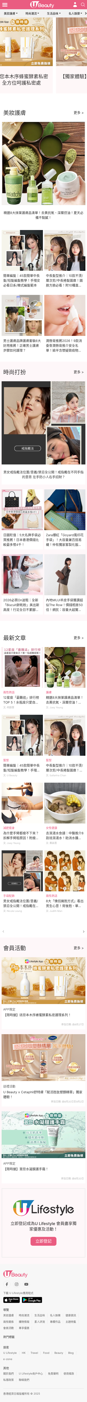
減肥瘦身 (9, 827)
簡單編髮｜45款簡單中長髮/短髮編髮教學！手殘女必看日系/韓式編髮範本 (21, 280)
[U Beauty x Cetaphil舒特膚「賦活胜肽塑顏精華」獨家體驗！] (43, 1057)
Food (46, 1352)
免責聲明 (53, 1373)
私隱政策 (8, 1379)
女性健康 (51, 827)
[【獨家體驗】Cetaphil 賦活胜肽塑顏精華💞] (43, 41)
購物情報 (24, 1321)
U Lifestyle (10, 1352)
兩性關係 (8, 1321)
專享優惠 (24, 1327)
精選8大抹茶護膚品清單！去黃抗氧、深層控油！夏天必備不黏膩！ (65, 702)
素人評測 (39, 1321)
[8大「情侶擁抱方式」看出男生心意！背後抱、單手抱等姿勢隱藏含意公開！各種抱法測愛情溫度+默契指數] (65, 870)
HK (23, 1352)
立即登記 (43, 1241)
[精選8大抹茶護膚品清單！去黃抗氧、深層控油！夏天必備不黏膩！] (65, 667)
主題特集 (71, 1321)
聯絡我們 (24, 1379)
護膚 (49, 692)
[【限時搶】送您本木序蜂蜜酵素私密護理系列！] (43, 980)
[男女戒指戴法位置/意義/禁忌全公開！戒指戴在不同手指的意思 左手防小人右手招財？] (22, 870)
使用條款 (69, 1373)
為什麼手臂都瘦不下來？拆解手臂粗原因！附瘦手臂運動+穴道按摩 (21, 838)
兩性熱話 (9, 692)
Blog (71, 1352)
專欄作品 (55, 1321)
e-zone (7, 1359)
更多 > (79, 113)
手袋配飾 (9, 895)
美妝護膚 (9, 13)
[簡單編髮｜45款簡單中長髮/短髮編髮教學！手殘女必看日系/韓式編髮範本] (22, 735)
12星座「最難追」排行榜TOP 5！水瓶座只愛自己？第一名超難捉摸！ (21, 702)
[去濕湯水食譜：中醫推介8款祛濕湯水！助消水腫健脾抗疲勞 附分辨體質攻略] (65, 803)
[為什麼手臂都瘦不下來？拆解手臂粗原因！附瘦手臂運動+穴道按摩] (22, 803)
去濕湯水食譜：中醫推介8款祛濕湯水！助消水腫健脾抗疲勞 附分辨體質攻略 (65, 838)
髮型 (6, 760)
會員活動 (8, 1327)
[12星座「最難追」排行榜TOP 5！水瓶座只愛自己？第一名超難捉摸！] (22, 667)
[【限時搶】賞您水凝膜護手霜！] (43, 1134)
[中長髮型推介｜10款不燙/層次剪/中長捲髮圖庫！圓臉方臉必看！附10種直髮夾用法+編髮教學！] (65, 735)
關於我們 (8, 1373)
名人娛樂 (74, 13)
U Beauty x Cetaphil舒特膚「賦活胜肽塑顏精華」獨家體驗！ (42, 1094)
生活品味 (52, 13)
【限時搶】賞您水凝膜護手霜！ (26, 1169)
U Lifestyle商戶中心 (31, 1373)
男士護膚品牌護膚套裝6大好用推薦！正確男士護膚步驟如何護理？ (22, 345)
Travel (34, 1352)
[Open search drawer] (83, 4)
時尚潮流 (31, 13)
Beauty (58, 1352)
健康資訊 (71, 1315)
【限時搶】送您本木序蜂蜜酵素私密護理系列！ (37, 1015)
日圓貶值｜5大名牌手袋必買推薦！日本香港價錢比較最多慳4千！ (22, 540)
